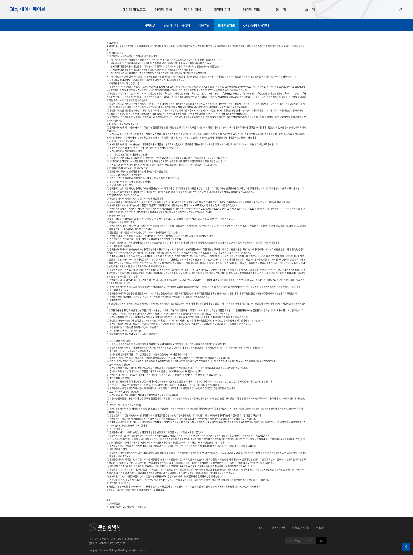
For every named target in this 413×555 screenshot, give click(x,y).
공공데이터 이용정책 (177, 25)
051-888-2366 (106, 543)
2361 (122, 543)
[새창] (104, 527)
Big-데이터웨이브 (27, 10)
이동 (321, 540)
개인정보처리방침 (300, 527)
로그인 (401, 10)
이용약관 (204, 25)
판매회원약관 (226, 25)
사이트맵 (150, 25)
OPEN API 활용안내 (256, 25)
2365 (116, 543)
